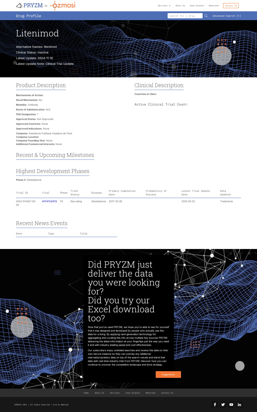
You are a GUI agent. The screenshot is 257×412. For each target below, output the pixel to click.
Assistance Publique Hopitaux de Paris (50, 133)
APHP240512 (49, 201)
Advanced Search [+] (227, 15)
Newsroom (213, 5)
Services (162, 5)
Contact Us (231, 5)
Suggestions (168, 374)
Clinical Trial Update (60, 64)
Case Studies (197, 5)
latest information (113, 341)
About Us (180, 5)
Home (86, 392)
